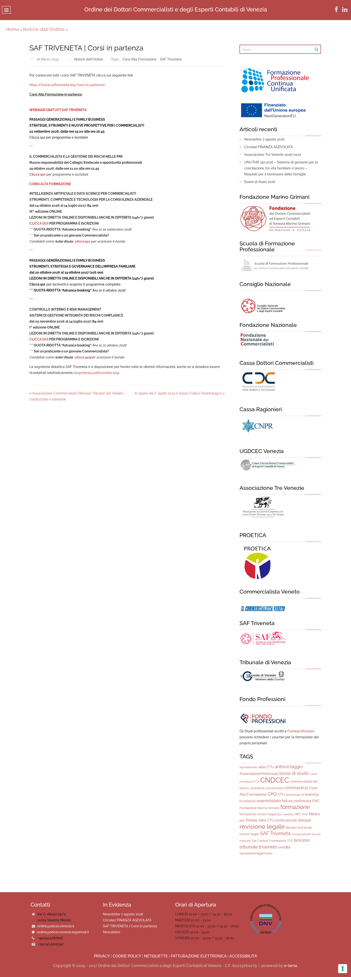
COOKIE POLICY (127, 956)
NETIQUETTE (156, 956)
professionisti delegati (293, 820)
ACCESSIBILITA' (243, 956)
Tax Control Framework (269, 840)
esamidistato (269, 800)
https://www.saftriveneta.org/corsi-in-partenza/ (67, 85)
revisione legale (262, 826)
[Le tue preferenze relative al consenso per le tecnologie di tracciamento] (342, 968)
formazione (295, 807)
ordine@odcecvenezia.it (55, 926)
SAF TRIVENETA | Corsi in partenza (130, 926)
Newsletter (111, 932)
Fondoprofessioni (300, 731)
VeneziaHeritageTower (256, 853)
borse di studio (294, 773)
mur (305, 814)
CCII (256, 781)
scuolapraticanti (301, 834)
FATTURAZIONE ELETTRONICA (199, 956)
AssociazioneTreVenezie (258, 774)
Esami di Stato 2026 (259, 182)
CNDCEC (274, 780)
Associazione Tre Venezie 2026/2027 (272, 155)
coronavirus (296, 787)
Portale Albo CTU (260, 820)
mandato (288, 814)
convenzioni (274, 788)
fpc (279, 814)
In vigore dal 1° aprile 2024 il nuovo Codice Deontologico (178, 393)
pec (242, 820)
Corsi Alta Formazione (139, 59)
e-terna (290, 965)
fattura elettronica (296, 801)
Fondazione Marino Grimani (259, 808)
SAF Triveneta (171, 59)
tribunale (248, 846)
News (314, 813)
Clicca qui (37, 137)
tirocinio (302, 840)
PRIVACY (102, 956)
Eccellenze (247, 801)
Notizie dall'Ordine (44, 29)
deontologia (293, 794)
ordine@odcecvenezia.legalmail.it (63, 932)
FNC (315, 801)
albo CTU (266, 767)
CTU (281, 794)
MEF (298, 814)
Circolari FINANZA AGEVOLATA (268, 147)
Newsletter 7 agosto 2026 (264, 139)
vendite (284, 847)
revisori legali (249, 834)
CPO (272, 794)
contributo (257, 788)
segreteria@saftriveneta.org (96, 373)
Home (12, 29)
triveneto (268, 846)
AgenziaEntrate (248, 767)
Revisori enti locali (299, 827)
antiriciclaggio (289, 766)
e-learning (310, 794)
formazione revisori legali (257, 814)
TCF (290, 840)
